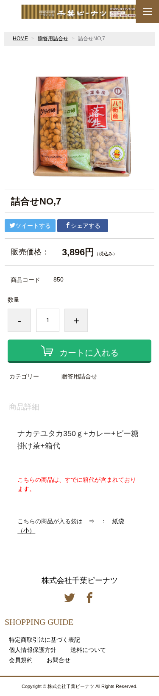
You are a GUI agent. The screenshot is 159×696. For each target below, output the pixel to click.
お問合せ (58, 660)
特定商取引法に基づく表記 (44, 640)
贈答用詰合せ (53, 38)
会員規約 (21, 660)
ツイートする (33, 225)
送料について (88, 650)
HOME (20, 38)
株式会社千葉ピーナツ (80, 580)
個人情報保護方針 (32, 650)
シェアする (85, 225)
